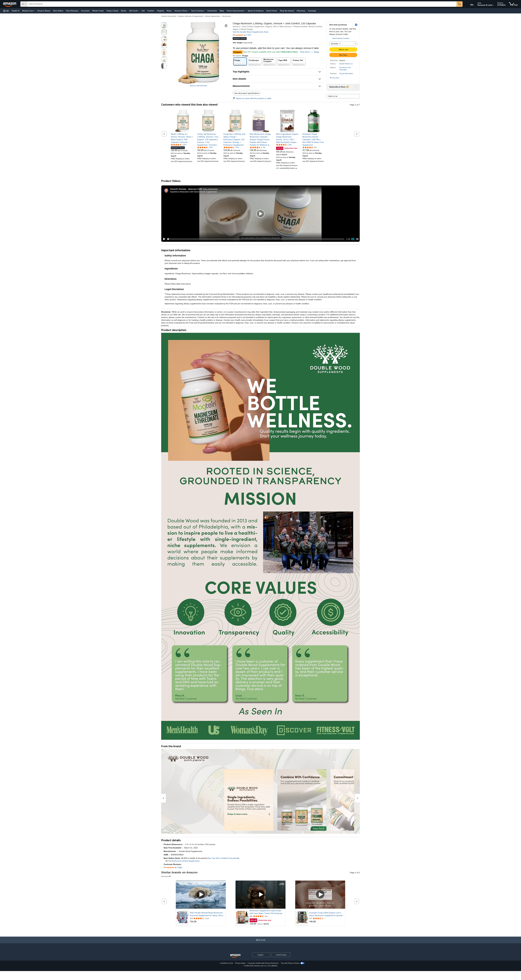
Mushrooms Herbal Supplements (185, 861)
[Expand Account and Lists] (493, 5)
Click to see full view (198, 86)
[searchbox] (241, 4)
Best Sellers (58, 11)
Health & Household (168, 16)
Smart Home (271, 11)
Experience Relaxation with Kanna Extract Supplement (193, 191)
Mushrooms (226, 16)
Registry (160, 11)
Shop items (305, 52)
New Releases (72, 11)
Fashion (150, 11)
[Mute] (357, 239)
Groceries (85, 11)
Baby (222, 11)
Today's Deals (112, 11)
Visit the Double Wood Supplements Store (251, 32)
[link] (182, 138)
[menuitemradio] (352, 239)
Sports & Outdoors (255, 11)
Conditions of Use (226, 963)
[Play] (163, 239)
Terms (316, 52)
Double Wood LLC (346, 64)
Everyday (312, 11)
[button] (6, 10)
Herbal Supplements (212, 16)
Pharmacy (301, 11)
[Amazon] (10, 4)
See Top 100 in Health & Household (223, 858)
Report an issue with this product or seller (253, 98)
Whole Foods (98, 11)
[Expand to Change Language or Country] (268, 955)
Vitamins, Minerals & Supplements (190, 16)
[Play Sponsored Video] (201, 894)
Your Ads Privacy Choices (290, 963)
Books (123, 11)
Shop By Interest (287, 11)
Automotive (212, 11)
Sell (143, 11)
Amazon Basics (43, 11)
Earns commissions (210, 189)
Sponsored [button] (165, 876)
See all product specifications (246, 93)
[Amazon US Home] (235, 956)
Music (169, 11)
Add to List (332, 96)
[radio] (164, 25)
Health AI (15, 11)
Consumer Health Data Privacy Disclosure (263, 963)
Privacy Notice (240, 963)
